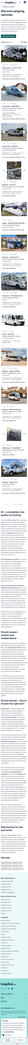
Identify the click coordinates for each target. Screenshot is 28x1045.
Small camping (4, 970)
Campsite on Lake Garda (7, 881)
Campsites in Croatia (6, 908)
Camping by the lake (6, 954)
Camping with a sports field (7, 940)
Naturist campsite (5, 920)
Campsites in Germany (6, 905)
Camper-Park (4, 942)
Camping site (4, 967)
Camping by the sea (6, 937)
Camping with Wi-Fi (5, 948)
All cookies (8, 1035)
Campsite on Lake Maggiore (8, 892)
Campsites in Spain (5, 902)
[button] (14, 994)
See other (3, 913)
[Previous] (7, 504)
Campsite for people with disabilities (10, 951)
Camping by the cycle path (7, 965)
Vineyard (3, 934)
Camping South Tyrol (6, 887)
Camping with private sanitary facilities (10, 923)
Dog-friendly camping (6, 945)
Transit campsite (5, 931)
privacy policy (10, 1032)
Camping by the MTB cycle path (9, 926)
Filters (25, 42)
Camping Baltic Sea (6, 884)
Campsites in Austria (6, 910)
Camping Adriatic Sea (6, 889)
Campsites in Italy (5, 899)
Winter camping (5, 962)
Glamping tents (5, 956)
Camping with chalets (6, 973)
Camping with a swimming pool (8, 929)
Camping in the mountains (7, 959)
